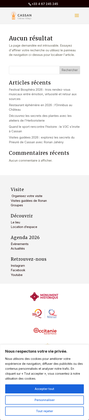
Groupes (17, 205)
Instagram (18, 265)
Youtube (17, 275)
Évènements (20, 244)
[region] (44, 382)
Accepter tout (44, 389)
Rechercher (70, 70)
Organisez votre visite (26, 196)
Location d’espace (24, 227)
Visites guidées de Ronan (29, 201)
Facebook (18, 270)
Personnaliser (45, 400)
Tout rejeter (44, 411)
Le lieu (15, 222)
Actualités (18, 248)
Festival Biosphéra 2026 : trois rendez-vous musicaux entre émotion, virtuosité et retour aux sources (43, 94)
